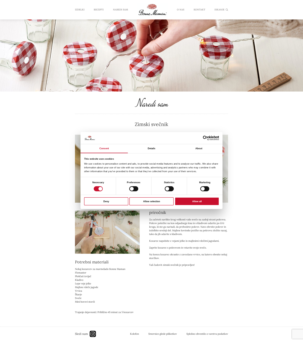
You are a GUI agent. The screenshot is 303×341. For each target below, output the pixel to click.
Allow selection (151, 201)
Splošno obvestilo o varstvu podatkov (207, 333)
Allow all (197, 201)
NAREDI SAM (120, 9)
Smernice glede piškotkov (162, 333)
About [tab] (198, 148)
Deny (106, 201)
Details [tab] (151, 148)
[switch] (133, 188)
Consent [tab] (104, 148)
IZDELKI (80, 9)
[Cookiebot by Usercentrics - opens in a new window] (205, 138)
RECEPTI (99, 9)
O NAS (180, 9)
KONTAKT (199, 9)
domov (152, 10)
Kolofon (134, 333)
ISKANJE (219, 9)
